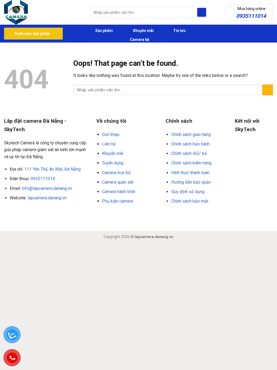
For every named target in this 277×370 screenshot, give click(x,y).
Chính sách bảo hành (190, 144)
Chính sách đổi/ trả (189, 153)
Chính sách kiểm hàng (191, 162)
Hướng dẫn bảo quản (191, 182)
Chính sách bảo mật (189, 201)
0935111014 (43, 178)
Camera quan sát (117, 182)
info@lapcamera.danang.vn (47, 188)
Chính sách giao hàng (191, 134)
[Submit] (201, 12)
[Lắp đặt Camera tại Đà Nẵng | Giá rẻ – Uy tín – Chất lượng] (43, 12)
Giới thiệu (110, 134)
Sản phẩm (103, 30)
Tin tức (179, 30)
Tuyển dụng (112, 162)
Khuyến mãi (143, 30)
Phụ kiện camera (117, 201)
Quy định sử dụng (188, 191)
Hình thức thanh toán (190, 172)
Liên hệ (109, 144)
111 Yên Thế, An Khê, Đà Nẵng (52, 169)
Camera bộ (139, 39)
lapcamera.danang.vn (47, 197)
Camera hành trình (118, 191)
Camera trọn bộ (116, 172)
